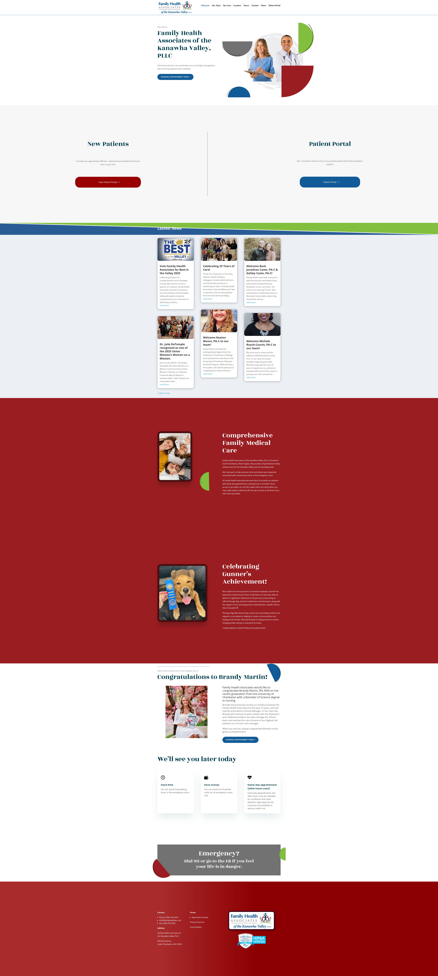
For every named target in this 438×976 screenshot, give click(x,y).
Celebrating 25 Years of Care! (218, 267)
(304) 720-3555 (172, 917)
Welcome (205, 5)
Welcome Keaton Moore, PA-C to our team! (216, 341)
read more (164, 305)
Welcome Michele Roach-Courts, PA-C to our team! (261, 344)
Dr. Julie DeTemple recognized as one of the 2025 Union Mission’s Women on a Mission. (175, 351)
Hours (246, 5)
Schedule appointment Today (175, 77)
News (263, 5)
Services (227, 5)
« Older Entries (163, 393)
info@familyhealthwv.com (170, 920)
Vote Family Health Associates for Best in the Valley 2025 (174, 269)
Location (237, 5)
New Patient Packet (108, 182)
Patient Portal (274, 5)
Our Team (216, 5)
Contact (255, 5)
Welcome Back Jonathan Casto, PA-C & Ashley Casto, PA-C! (262, 269)
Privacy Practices (197, 922)
